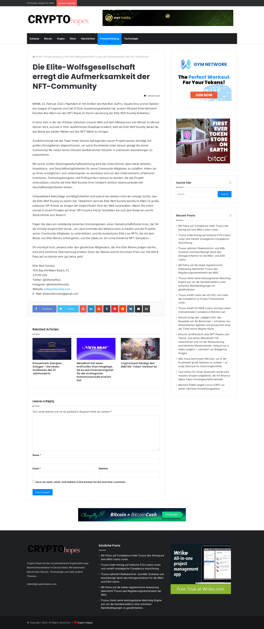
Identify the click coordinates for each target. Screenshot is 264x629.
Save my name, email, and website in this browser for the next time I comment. (81, 481)
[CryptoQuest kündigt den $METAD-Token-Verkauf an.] (140, 349)
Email (37, 468)
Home (38, 56)
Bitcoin (48, 38)
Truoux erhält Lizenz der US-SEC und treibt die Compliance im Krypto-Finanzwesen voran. (203, 299)
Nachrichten (88, 38)
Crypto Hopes (85, 622)
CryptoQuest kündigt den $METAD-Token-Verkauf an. (139, 364)
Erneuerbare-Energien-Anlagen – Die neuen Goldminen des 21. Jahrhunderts (48, 368)
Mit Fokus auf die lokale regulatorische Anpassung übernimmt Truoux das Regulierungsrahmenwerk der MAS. (200, 269)
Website (103, 468)
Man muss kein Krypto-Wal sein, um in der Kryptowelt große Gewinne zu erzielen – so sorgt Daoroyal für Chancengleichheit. (203, 362)
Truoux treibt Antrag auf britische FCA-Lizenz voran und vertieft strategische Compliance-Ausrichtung (204, 239)
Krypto (61, 38)
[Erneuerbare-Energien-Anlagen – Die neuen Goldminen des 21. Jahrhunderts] (52, 349)
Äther (73, 38)
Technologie (131, 38)
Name (37, 455)
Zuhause (34, 38)
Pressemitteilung (109, 38)
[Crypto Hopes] (58, 19)
